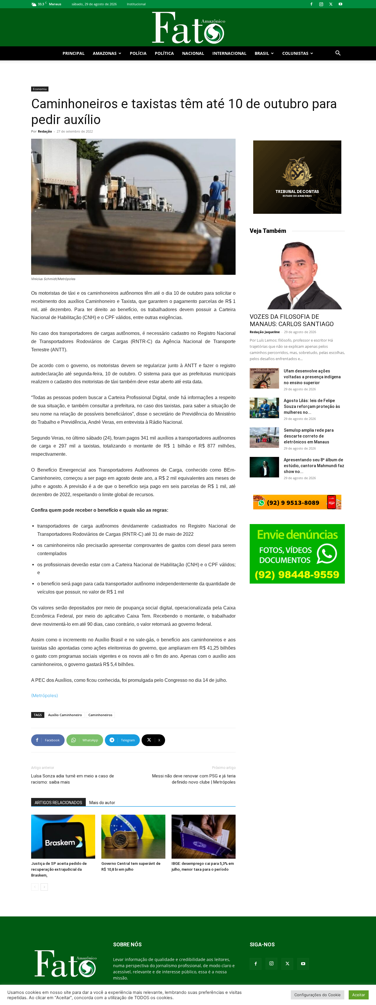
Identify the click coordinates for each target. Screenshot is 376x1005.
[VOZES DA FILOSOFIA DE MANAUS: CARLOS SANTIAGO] (297, 274)
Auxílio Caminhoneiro (65, 715)
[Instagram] (321, 4)
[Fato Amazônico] (188, 27)
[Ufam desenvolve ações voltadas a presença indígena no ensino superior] (264, 378)
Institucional (136, 4)
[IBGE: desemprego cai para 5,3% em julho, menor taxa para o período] (204, 837)
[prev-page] (34, 887)
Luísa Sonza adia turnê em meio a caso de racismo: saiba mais (72, 779)
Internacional (229, 53)
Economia (40, 89)
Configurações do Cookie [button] (317, 994)
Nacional (193, 53)
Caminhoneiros (100, 715)
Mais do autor (102, 802)
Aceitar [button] (358, 994)
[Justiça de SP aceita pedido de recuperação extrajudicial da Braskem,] (63, 837)
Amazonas (105, 53)
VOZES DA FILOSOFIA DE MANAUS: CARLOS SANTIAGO (292, 320)
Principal (74, 53)
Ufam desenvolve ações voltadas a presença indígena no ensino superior (312, 377)
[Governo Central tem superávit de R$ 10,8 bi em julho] (133, 837)
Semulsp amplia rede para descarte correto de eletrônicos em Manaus (309, 436)
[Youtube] (340, 4)
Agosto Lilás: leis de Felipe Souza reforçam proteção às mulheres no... (312, 406)
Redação (45, 131)
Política (164, 53)
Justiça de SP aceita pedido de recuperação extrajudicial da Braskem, (59, 869)
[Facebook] (311, 4)
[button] (338, 54)
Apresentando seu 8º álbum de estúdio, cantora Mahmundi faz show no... (314, 465)
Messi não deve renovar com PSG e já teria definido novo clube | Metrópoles (194, 779)
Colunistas (295, 53)
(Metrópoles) (44, 695)
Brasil (262, 53)
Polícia (138, 53)
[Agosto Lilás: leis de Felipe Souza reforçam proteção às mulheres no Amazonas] (264, 408)
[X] (330, 4)
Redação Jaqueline (265, 332)
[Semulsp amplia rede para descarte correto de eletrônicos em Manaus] (264, 437)
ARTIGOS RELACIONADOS (58, 802)
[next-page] (44, 887)
